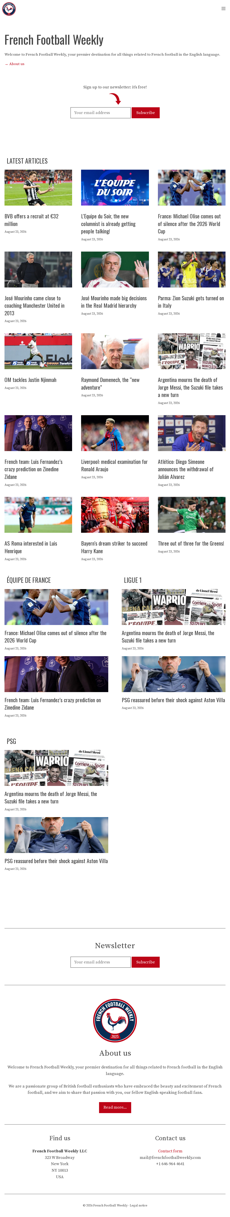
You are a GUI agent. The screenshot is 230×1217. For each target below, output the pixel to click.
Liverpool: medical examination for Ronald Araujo (114, 465)
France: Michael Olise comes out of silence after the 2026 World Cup (189, 223)
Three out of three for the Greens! (191, 543)
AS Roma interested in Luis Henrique (30, 547)
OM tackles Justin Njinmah (30, 379)
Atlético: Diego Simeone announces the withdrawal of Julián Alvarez (186, 468)
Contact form (170, 1151)
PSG (11, 741)
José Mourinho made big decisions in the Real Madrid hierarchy (114, 301)
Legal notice (138, 1206)
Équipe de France (29, 580)
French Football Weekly (110, 1206)
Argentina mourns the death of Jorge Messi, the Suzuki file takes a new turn (190, 387)
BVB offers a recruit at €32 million (31, 220)
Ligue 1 (133, 580)
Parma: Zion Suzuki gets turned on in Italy (191, 301)
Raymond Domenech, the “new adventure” (110, 383)
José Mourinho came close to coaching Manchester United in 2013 (34, 305)
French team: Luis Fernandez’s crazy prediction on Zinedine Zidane (33, 468)
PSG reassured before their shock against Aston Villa (173, 700)
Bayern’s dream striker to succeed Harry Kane (114, 547)
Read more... (115, 1107)
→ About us (14, 63)
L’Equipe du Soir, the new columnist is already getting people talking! (108, 223)
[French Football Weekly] (9, 9)
